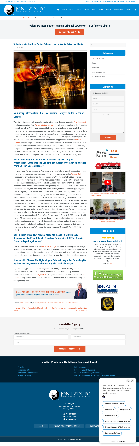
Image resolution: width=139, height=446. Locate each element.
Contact (128, 9)
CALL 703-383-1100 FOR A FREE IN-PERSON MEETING (40, 292)
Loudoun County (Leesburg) (85, 370)
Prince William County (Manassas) (88, 373)
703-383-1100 (89, 1)
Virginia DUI (76, 174)
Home (15, 18)
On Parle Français (130, 1)
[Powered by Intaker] (122, 441)
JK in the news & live (99, 72)
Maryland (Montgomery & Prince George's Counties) (95, 375)
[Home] (58, 10)
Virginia (21, 367)
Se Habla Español (119, 1)
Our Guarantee (118, 9)
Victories (100, 9)
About (78, 9)
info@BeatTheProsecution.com (104, 1)
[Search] (133, 9)
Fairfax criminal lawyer (44, 125)
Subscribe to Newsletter (69, 349)
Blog (93, 9)
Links (41, 426)
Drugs (94, 63)
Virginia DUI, (42, 274)
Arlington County (24, 375)
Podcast (86, 9)
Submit (108, 137)
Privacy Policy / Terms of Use (66, 426)
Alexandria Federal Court (28, 373)
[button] (69, 32)
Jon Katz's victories (99, 77)
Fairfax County (80, 367)
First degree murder (40, 302)
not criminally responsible (58, 302)
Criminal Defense (28, 18)
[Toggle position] (128, 380)
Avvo (110, 263)
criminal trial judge (48, 246)
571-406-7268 (71, 419)
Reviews (108, 9)
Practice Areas (66, 9)
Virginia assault (80, 122)
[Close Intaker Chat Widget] (132, 380)
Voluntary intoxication (72, 302)
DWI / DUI (95, 68)
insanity (48, 302)
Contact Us (95, 426)
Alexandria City (24, 370)
